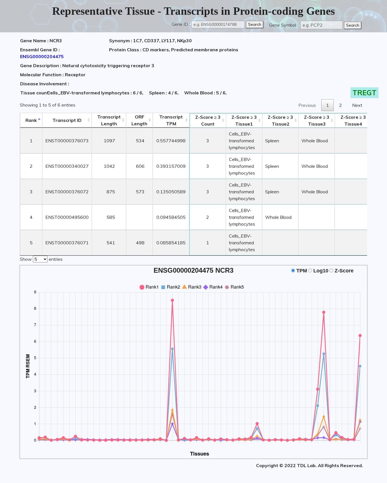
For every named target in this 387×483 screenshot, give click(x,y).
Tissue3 (316, 120)
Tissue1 (244, 120)
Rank (31, 120)
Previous (307, 105)
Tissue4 (353, 120)
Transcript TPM (171, 120)
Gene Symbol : (284, 25)
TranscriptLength (109, 120)
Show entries (41, 259)
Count (208, 120)
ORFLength (139, 120)
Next (357, 105)
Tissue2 (280, 120)
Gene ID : (181, 24)
